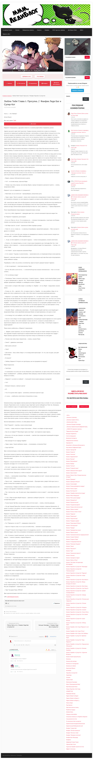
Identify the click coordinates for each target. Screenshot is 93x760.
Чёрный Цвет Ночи (71, 744)
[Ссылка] (27, 645)
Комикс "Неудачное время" (73, 504)
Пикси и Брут (69, 702)
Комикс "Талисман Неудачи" (73, 544)
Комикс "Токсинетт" (71, 548)
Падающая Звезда (70, 693)
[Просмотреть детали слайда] (32, 55)
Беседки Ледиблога (71, 433)
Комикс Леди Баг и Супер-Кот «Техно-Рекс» (77, 612)
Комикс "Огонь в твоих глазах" (73, 511)
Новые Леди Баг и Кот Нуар (73, 689)
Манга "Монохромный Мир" (73, 684)
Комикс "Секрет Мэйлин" (72, 537)
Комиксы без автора (71, 661)
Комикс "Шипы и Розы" (72, 560)
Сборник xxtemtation (71, 714)
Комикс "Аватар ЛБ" (71, 449)
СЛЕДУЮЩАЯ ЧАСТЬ (12, 596)
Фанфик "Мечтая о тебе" (72, 732)
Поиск (85, 382)
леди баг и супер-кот (20, 613)
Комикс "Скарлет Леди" (72, 539)
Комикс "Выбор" (70, 463)
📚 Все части (32, 123)
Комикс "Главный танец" (72, 468)
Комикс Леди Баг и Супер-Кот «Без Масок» (77, 579)
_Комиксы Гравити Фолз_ (72, 419)
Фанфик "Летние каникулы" (73, 730)
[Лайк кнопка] (6, 603)
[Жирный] (14, 645)
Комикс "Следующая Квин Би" (73, 541)
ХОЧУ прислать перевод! (58, 30)
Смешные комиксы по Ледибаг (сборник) (76, 716)
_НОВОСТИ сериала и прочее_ (74, 429)
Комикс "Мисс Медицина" (72, 495)
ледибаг (27, 613)
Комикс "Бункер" (70, 459)
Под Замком (69, 705)
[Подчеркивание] (18, 645)
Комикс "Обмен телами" (72, 509)
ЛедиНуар (68, 675)
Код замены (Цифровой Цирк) (73, 447)
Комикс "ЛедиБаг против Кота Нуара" (75, 493)
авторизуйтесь (53, 636)
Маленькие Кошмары (71, 682)
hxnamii (73, 171)
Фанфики (47, 30)
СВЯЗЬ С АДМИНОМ (71, 406)
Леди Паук (73, 113)
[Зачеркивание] (20, 645)
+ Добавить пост (26, 76)
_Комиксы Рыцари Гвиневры (73, 424)
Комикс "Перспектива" (72, 518)
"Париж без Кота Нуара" (72, 431)
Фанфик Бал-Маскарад (72, 737)
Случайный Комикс (7, 30)
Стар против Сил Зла (71, 719)
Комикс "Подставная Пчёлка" (73, 523)
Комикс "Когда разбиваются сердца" (75, 486)
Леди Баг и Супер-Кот (71, 672)
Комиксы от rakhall (71, 666)
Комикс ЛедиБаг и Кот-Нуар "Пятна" (75, 631)
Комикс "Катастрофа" (71, 484)
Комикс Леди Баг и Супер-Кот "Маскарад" (76, 566)
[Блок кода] (25, 645)
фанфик (31, 613)
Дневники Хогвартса (71, 438)
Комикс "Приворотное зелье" (73, 530)
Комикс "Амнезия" (70, 454)
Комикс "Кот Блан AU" (71, 491)
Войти (81, 30)
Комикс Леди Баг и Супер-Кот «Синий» (76, 609)
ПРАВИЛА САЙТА (84, 406)
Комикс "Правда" (70, 527)
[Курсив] (16, 645)
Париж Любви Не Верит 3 (72, 700)
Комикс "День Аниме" (71, 472)
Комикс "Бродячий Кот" (72, 456)
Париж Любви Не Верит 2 (72, 698)
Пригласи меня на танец (72, 707)
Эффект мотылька (70, 749)
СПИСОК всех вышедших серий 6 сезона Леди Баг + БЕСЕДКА (79, 183)
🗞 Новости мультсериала (56, 83)
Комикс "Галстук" (70, 466)
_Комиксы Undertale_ (71, 417)
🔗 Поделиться (56, 603)
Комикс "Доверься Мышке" (73, 481)
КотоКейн (68, 670)
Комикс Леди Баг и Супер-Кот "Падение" (76, 573)
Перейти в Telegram (77, 90)
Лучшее (17, 30)
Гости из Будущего (71, 436)
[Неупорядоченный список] (21, 645)
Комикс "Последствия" (72, 525)
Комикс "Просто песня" (72, 532)
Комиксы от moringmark (72, 663)
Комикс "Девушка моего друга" (74, 470)
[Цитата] (23, 645)
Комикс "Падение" (70, 514)
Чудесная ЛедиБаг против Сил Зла (75, 746)
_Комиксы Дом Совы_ (71, 422)
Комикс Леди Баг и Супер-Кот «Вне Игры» (77, 586)
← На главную (40, 76)
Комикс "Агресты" (70, 452)
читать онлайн (37, 613)
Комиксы (39, 30)
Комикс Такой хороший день (73, 656)
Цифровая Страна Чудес (72, 742)
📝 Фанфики (44, 83)
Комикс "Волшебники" (71, 461)
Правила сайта (6, 34)
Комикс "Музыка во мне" (72, 502)
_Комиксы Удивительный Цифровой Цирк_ (77, 426)
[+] (28, 644)
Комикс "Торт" (69, 550)
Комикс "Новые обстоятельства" (74, 507)
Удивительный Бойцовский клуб (74, 726)
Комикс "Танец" (70, 546)
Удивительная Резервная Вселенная (75, 723)
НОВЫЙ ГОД (69, 691)
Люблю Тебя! (9, 611)
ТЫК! (14, 120)
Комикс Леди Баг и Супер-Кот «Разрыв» (76, 607)
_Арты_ (68, 415)
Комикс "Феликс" (70, 555)
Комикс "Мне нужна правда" (73, 497)
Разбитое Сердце (70, 709)
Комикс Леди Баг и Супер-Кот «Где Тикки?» (77, 588)
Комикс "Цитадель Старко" (73, 557)
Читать (87, 57)
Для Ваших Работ (72, 30)
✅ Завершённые (33, 83)
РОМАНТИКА (69, 712)
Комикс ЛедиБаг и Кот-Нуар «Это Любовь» (77, 633)
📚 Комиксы (9, 83)
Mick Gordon (74, 130)
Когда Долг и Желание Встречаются (75, 445)
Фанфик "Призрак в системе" (73, 735)
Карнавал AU (69, 442)
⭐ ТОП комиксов (21, 83)
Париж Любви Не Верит (72, 696)
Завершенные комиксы (28, 30)
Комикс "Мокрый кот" (71, 500)
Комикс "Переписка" (71, 516)
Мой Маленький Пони (71, 686)
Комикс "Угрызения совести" (73, 553)
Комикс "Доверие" (70, 479)
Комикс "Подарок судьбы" (72, 520)
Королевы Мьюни (70, 668)
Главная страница (7, 95)
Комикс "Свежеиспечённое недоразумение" (77, 534)
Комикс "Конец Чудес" (71, 488)
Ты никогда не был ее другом (73, 721)
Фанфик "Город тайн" (71, 728)
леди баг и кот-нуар (10, 613)
